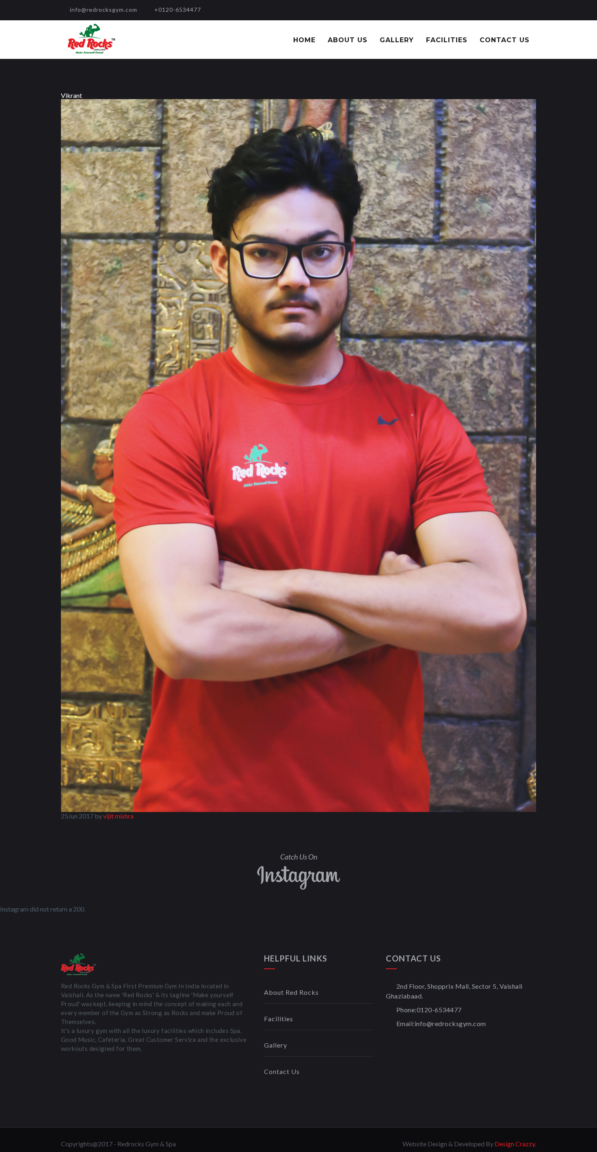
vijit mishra (118, 816)
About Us (348, 40)
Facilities (446, 40)
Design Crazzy (515, 1144)
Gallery (397, 40)
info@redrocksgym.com (103, 9)
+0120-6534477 (177, 9)
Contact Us (505, 40)
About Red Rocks (291, 992)
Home (304, 40)
